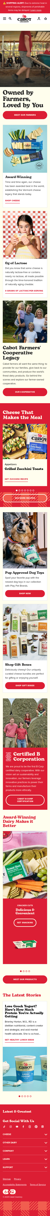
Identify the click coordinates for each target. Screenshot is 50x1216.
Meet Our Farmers (25, 115)
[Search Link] (10, 18)
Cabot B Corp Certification (25, 800)
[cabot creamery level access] (9, 1191)
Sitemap (7, 1179)
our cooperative (25, 392)
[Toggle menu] (4, 18)
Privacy (17, 1179)
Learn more (35, 10)
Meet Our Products (25, 979)
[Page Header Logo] (24, 18)
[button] (17, 490)
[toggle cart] (45, 18)
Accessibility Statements (15, 1184)
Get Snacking (25, 922)
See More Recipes (25, 498)
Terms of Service (38, 1184)
